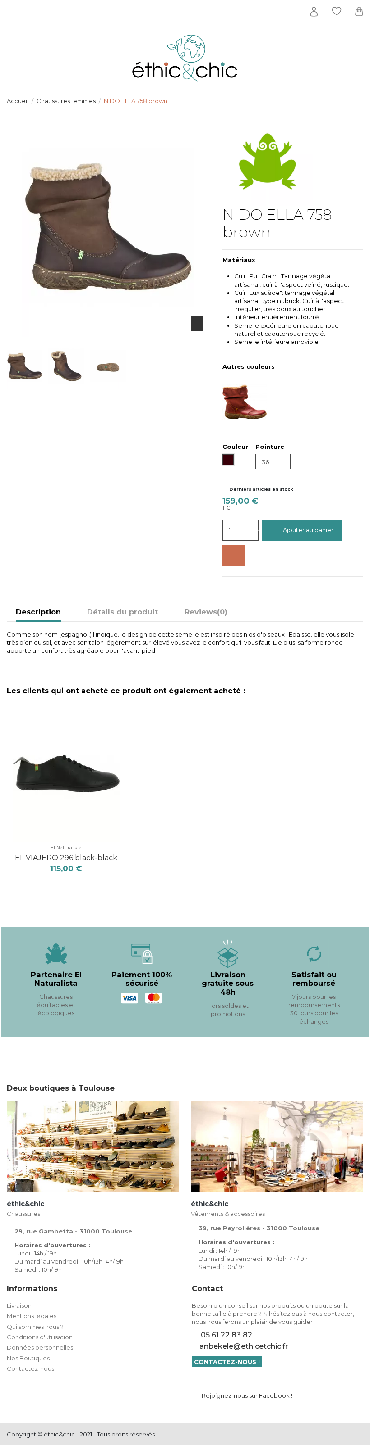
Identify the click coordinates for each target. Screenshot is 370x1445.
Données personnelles (40, 1347)
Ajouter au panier (308, 529)
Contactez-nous (30, 1368)
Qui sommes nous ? (35, 1326)
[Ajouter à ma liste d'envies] (233, 555)
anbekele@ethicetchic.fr (243, 1346)
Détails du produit (122, 612)
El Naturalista (66, 848)
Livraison (19, 1305)
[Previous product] (351, 100)
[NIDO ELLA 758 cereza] (257, 401)
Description (38, 612)
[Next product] (359, 100)
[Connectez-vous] (314, 12)
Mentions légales (31, 1315)
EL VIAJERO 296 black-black (66, 857)
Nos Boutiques (28, 1358)
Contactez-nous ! (227, 1361)
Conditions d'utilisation (40, 1337)
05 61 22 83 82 (226, 1335)
